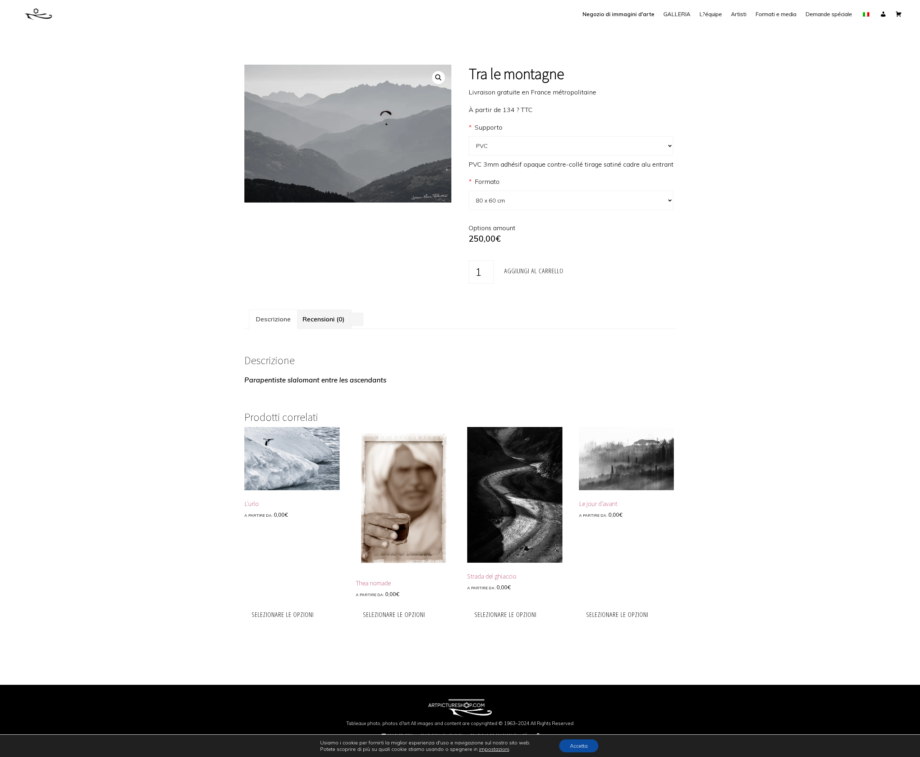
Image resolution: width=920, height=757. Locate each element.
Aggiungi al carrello (534, 270)
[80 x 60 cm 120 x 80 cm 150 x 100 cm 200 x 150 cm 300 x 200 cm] (572, 200)
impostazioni (494, 749)
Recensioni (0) (324, 319)
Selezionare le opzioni (283, 614)
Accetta (579, 746)
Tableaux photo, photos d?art (378, 723)
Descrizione (273, 319)
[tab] (273, 319)
